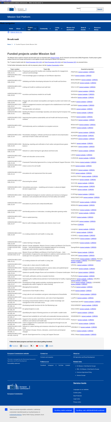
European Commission (15, 394)
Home (11, 28)
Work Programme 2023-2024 (53, 62)
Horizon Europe (55, 57)
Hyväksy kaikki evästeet (63, 410)
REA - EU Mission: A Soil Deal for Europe (88, 369)
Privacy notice (77, 402)
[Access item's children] (22, 28)
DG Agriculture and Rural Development (84, 357)
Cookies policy (77, 392)
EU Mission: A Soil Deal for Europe (86, 366)
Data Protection (77, 395)
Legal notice (76, 399)
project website (83, 72)
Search (78, 8)
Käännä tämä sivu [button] (16, 32)
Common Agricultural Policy (84, 372)
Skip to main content (5, 0)
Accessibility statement (13, 363)
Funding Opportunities (53, 65)
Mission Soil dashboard (71, 28)
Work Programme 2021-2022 (34, 62)
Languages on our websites (81, 389)
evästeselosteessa (16, 414)
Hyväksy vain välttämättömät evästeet (90, 410)
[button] (8, 32)
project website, (85, 334)
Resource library (97, 28)
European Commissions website (18, 353)
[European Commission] (17, 8)
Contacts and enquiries (46, 357)
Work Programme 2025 (69, 62)
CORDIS (91, 72)
